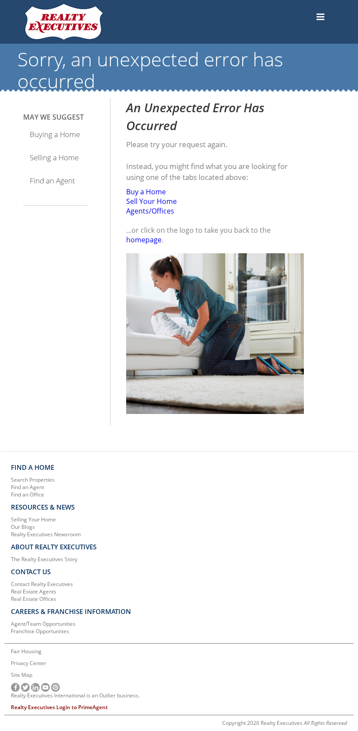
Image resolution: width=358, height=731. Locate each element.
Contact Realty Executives (42, 584)
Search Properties (33, 479)
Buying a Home (55, 134)
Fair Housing (26, 651)
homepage (144, 240)
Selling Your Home (33, 519)
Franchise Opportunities (40, 631)
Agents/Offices (150, 211)
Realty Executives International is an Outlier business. (75, 695)
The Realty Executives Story (44, 559)
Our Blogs (23, 527)
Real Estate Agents (33, 591)
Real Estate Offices (33, 599)
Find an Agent (52, 181)
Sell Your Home (151, 201)
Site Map (21, 675)
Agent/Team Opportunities (43, 624)
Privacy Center (28, 663)
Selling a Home (54, 157)
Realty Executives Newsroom (46, 534)
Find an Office (27, 494)
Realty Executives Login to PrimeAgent (59, 707)
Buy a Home (146, 192)
